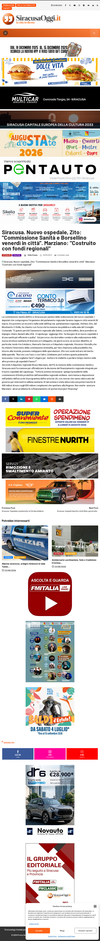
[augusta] (50, 143)
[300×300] (50, 711)
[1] (50, 880)
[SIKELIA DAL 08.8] (50, 212)
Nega (62, 931)
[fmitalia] (50, 191)
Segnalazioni (8, 5)
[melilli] (50, 651)
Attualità (6, 255)
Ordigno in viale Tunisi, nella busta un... (71, 559)
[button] (95, 906)
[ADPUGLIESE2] (50, 491)
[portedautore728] (50, 440)
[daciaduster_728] (50, 279)
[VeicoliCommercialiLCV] (50, 97)
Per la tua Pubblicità (26, 5)
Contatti (7, 8)
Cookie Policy (52, 936)
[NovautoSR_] (50, 801)
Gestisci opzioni (85, 931)
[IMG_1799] (50, 417)
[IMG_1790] (50, 169)
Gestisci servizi (34, 924)
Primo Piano (20, 553)
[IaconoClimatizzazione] (50, 301)
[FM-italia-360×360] (50, 594)
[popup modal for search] (94, 33)
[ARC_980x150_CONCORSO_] (50, 49)
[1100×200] (50, 119)
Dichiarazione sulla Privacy (66, 936)
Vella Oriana (32, 255)
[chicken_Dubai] (50, 71)
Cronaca (58, 553)
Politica (17, 255)
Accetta (39, 931)
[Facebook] (65, 5)
